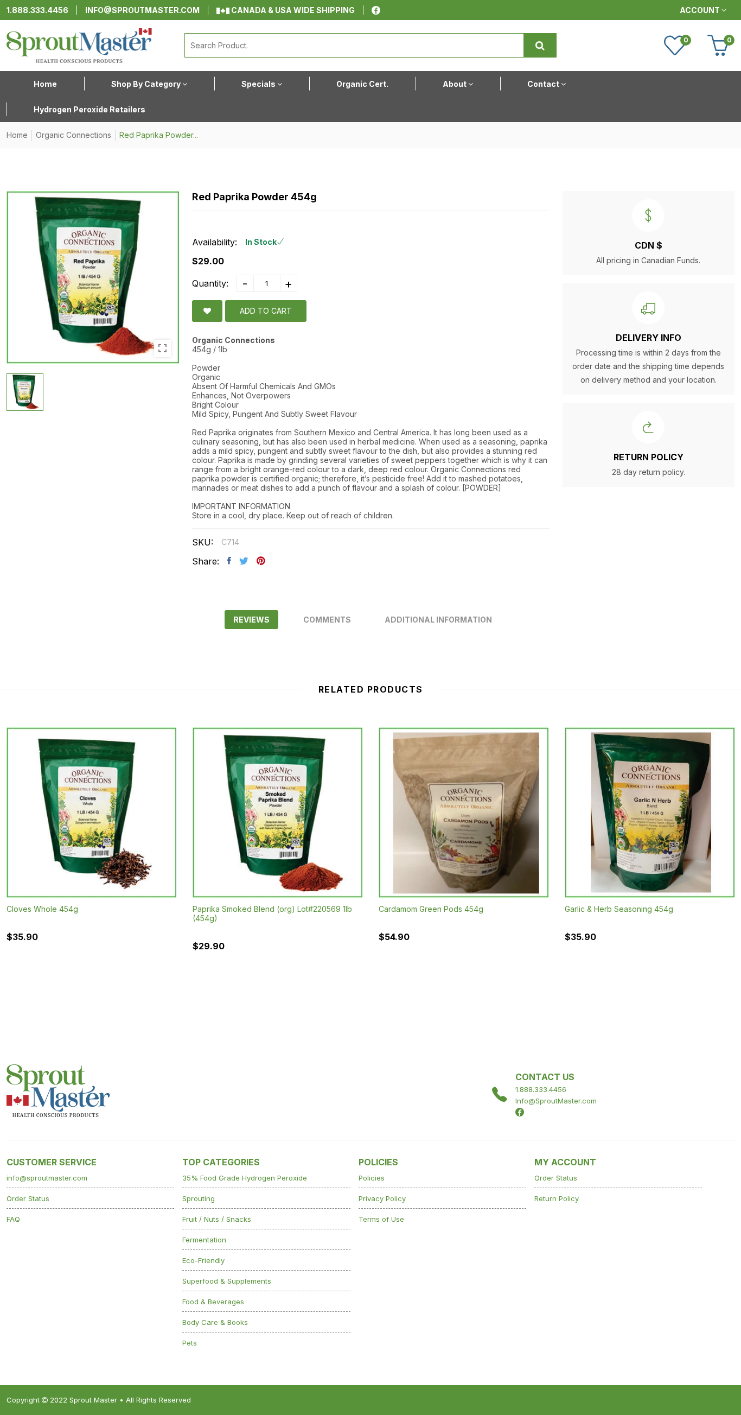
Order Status (28, 1198)
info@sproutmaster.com (142, 10)
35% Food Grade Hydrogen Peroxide (244, 1177)
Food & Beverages (213, 1301)
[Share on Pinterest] (261, 561)
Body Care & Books (215, 1322)
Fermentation (204, 1239)
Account (700, 10)
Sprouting (198, 1198)
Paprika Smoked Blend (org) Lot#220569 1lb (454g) (272, 913)
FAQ (13, 1219)
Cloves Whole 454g (42, 908)
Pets (189, 1342)
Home (17, 134)
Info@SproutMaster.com (556, 1100)
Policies (372, 1177)
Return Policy (556, 1198)
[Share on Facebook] (229, 561)
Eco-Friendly (203, 1260)
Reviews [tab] (251, 619)
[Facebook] (376, 10)
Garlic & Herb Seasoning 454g (619, 908)
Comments (327, 619)
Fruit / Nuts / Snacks (216, 1219)
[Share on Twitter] (243, 561)
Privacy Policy (382, 1198)
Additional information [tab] (438, 619)
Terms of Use (381, 1219)
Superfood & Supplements (226, 1281)
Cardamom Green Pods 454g (431, 908)
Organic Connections (73, 134)
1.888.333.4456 (37, 10)
